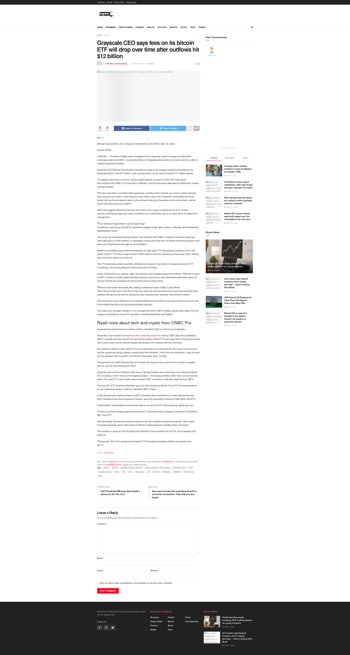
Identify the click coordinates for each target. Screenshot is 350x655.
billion (106, 467)
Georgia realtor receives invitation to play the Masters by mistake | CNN (238, 168)
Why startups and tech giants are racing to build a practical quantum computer (238, 200)
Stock (183, 27)
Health (151, 27)
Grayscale (140, 472)
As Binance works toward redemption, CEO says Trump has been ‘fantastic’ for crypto (238, 184)
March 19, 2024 (138, 63)
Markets (166, 472)
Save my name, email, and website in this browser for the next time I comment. (136, 583)
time (100, 476)
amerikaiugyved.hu (113, 464)
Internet (156, 472)
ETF (124, 472)
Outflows (176, 472)
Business (110, 27)
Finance (139, 27)
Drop (117, 472)
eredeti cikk (109, 452)
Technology (189, 472)
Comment (102, 523)
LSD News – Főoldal (104, 2)
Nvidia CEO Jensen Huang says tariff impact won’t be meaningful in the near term (237, 216)
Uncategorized (192, 621)
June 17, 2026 (214, 270)
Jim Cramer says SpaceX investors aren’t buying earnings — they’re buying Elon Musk (236, 283)
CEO (191, 467)
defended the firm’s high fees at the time (142, 335)
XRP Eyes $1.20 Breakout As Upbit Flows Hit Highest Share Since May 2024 (238, 300)
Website (154, 570)
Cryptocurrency (105, 472)
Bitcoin (115, 467)
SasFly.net (113, 461)
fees (130, 472)
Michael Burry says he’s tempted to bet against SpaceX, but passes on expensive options (235, 317)
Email (100, 570)
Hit (149, 472)
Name (100, 558)
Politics (162, 27)
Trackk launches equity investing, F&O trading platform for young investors (226, 264)
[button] (148, 223)
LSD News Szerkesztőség (116, 63)
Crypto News (125, 27)
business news (179, 467)
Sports (173, 27)
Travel (202, 27)
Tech (192, 27)
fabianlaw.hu (168, 461)
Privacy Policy (119, 2)
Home (100, 27)
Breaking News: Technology (157, 467)
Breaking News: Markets (131, 467)
